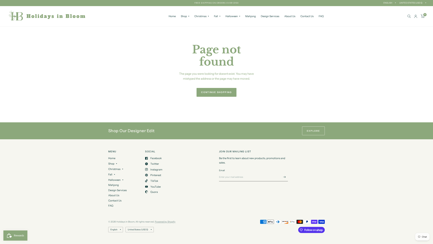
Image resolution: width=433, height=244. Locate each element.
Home (172, 16)
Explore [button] (313, 130)
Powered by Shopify (165, 221)
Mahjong (250, 16)
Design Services (270, 16)
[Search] (409, 16)
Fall (216, 16)
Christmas (200, 16)
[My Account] (415, 16)
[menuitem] (172, 16)
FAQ (321, 16)
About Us (289, 16)
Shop (184, 16)
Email (222, 170)
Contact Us (307, 16)
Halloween (231, 16)
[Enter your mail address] (284, 176)
